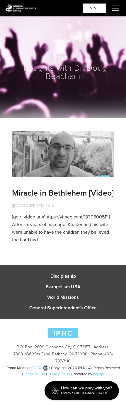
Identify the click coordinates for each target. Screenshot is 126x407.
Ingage (98, 374)
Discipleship (63, 276)
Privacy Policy (59, 374)
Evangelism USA (63, 286)
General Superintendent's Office (63, 308)
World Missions (63, 297)
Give (94, 8)
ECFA (36, 368)
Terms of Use (34, 374)
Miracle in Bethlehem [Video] (63, 193)
